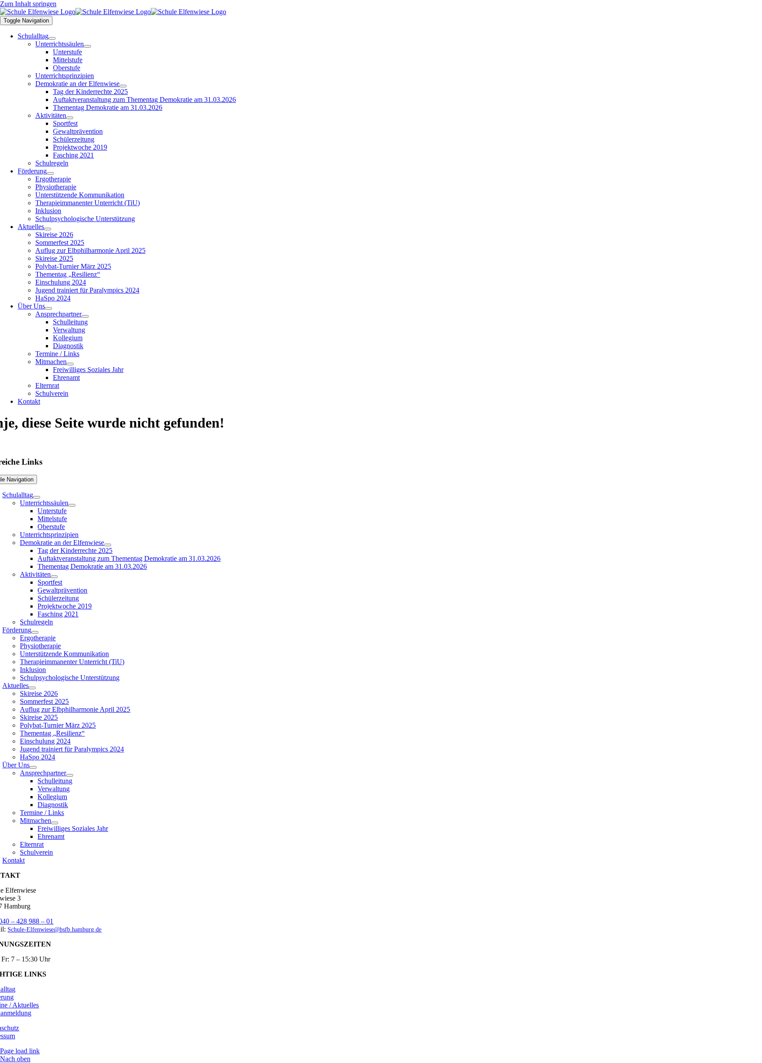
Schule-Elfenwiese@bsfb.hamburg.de (54, 929)
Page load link (20, 1051)
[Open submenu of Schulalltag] (52, 38)
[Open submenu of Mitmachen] (70, 364)
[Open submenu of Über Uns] (48, 308)
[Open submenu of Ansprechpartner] (85, 316)
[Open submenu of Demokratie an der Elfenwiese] (123, 86)
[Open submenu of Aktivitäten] (69, 117)
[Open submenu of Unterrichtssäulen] (87, 46)
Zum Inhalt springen (28, 4)
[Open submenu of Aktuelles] (47, 229)
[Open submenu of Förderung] (50, 173)
